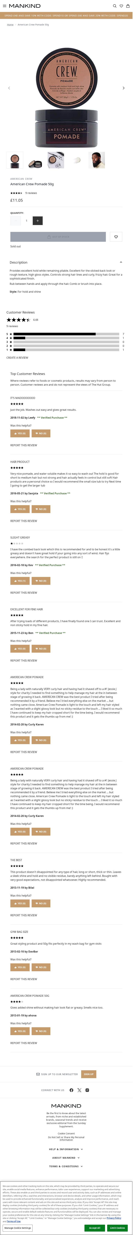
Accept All (94, 1227)
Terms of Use (14, 1221)
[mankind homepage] (24, 6)
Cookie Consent (66, 1133)
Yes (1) (22, 580)
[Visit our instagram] (87, 1090)
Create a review (17, 357)
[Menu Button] (3, 6)
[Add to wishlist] (116, 237)
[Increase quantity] (37, 220)
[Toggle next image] (123, 88)
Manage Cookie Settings (17, 1227)
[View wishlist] (121, 6)
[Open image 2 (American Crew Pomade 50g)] (35, 160)
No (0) (42, 433)
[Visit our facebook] (71, 1090)
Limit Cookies (117, 1227)
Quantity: (17, 212)
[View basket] (128, 6)
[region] (66, 1208)
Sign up (89, 1074)
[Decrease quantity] (15, 220)
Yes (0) (22, 433)
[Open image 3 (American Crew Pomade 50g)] (56, 160)
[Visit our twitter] (79, 1090)
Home (10, 24)
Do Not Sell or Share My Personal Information (66, 1138)
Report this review (23, 445)
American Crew (21, 178)
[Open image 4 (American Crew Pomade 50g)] (76, 160)
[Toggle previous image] (9, 88)
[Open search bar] (115, 6)
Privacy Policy (114, 1218)
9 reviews (31, 193)
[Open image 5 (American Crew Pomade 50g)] (96, 160)
